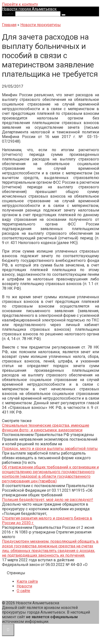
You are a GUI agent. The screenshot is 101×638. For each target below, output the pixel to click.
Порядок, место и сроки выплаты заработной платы (50, 448)
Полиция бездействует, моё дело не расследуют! (47, 499)
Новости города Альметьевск (29, 9)
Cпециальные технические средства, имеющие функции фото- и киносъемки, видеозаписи (45, 427)
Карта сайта (27, 581)
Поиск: (8, 13)
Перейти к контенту (20, 4)
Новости (24, 586)
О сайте (23, 590)
